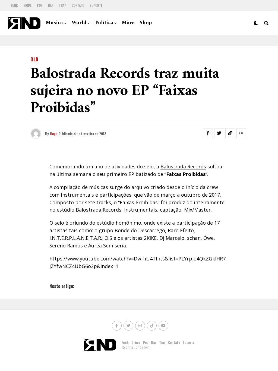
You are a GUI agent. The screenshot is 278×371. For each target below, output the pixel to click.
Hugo (53, 133)
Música (54, 23)
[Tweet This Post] (219, 133)
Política (104, 23)
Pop (40, 5)
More (128, 23)
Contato (78, 5)
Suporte (96, 5)
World (79, 23)
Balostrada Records (183, 166)
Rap (50, 5)
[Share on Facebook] (208, 133)
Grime (27, 5)
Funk (14, 5)
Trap (62, 5)
